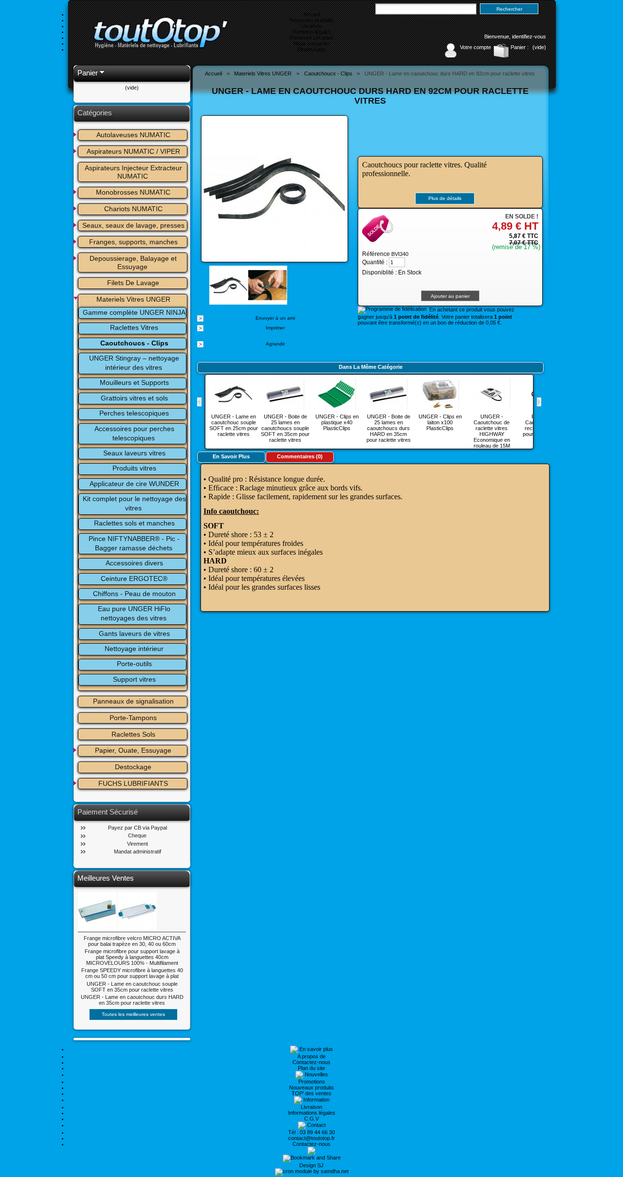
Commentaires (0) (300, 456)
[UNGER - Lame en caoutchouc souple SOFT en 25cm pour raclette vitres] (233, 411)
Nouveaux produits (311, 20)
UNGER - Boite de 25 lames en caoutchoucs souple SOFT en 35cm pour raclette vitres (285, 428)
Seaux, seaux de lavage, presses (133, 225)
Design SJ (311, 1165)
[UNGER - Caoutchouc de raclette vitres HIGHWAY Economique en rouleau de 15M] (491, 411)
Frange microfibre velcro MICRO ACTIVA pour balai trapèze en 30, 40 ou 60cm (132, 941)
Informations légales (311, 1113)
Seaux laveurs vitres (134, 453)
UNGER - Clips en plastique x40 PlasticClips (337, 422)
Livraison (311, 26)
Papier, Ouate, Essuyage (133, 750)
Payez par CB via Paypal (137, 828)
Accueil (311, 14)
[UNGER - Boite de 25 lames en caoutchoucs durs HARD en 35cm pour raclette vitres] (388, 411)
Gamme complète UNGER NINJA (134, 312)
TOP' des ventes (311, 1093)
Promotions (311, 1082)
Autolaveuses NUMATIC (133, 135)
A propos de (311, 1056)
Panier (87, 73)
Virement (137, 844)
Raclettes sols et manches (134, 523)
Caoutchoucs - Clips (134, 343)
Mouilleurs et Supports (134, 382)
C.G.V (311, 1119)
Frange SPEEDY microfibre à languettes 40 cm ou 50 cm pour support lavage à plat (132, 973)
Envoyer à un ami (275, 318)
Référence (376, 254)
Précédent (199, 402)
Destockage (311, 49)
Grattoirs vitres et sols (134, 398)
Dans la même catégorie (371, 367)
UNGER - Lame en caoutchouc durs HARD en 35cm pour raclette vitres (132, 1000)
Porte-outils (134, 664)
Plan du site (311, 1068)
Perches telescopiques (134, 413)
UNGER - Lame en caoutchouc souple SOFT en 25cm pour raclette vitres (233, 425)
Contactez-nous (311, 1062)
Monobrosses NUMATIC (133, 192)
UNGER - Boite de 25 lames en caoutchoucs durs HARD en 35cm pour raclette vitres (388, 428)
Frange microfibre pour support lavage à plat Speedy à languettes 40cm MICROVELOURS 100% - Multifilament (132, 957)
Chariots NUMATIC (133, 209)
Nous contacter (311, 43)
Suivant (539, 402)
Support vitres (134, 679)
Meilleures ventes (105, 878)
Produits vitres (134, 468)
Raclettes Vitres (134, 327)
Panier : (520, 47)
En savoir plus (231, 456)
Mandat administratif (137, 851)
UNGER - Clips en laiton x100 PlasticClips (440, 422)
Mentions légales (311, 32)
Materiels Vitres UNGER (133, 299)
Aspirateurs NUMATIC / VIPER (133, 151)
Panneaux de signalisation (133, 701)
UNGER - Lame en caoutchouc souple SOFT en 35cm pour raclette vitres (132, 987)
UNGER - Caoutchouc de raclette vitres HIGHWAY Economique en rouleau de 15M (492, 431)
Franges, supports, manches (133, 242)
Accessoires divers (134, 563)
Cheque (137, 835)
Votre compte (475, 47)
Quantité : (374, 262)
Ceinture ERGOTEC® (134, 578)
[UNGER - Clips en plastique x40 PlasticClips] (336, 411)
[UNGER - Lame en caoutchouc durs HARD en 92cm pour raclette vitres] (228, 302)
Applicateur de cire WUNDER (134, 484)
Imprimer (275, 327)
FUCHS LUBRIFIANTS (133, 783)
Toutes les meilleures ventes (133, 1014)
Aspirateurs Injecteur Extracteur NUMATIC (134, 172)
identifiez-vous (529, 36)
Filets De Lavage (133, 283)
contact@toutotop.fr (311, 1138)
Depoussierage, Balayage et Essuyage (134, 262)
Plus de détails (444, 198)
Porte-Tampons (133, 718)
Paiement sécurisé (311, 37)
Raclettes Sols (133, 734)
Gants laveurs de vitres (134, 633)
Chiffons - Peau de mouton (134, 594)
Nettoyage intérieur (134, 648)
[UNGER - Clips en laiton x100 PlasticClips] (440, 411)
